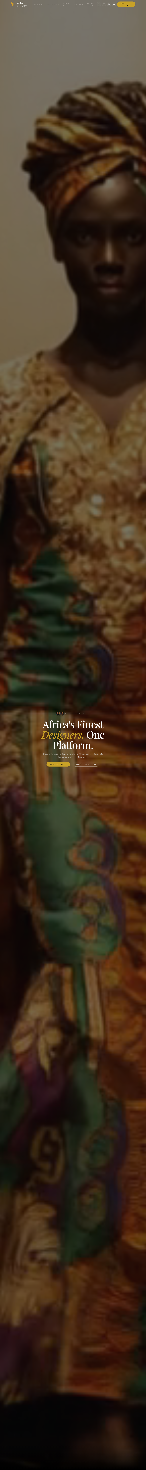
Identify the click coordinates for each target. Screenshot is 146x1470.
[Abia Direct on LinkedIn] (109, 4)
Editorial (79, 4)
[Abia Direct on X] (114, 4)
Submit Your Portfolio (86, 764)
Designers (38, 4)
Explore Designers (58, 764)
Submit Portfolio (124, 4)
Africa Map (66, 4)
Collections (53, 4)
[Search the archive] (99, 4)
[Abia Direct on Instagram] (104, 4)
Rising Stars (90, 4)
